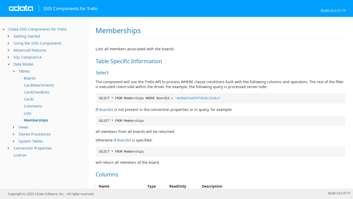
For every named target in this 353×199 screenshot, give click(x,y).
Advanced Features (30, 50)
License (19, 155)
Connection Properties (32, 148)
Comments (33, 106)
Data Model (23, 64)
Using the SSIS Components (37, 43)
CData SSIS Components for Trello (37, 29)
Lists (28, 113)
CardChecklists (36, 92)
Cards (29, 99)
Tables (24, 71)
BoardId (106, 109)
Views (23, 127)
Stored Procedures (35, 134)
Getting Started (26, 36)
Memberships (36, 120)
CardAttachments (39, 85)
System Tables (31, 141)
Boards (30, 78)
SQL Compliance (27, 57)
